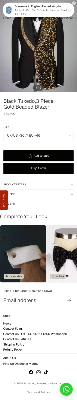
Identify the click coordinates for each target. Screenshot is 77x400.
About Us (9, 358)
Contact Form (12, 329)
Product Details (14, 184)
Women (39, 18)
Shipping (9, 194)
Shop (18, 18)
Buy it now (38, 168)
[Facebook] (31, 372)
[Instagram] (38, 372)
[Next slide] (68, 253)
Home (7, 18)
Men (28, 18)
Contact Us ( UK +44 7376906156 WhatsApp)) (35, 334)
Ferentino (29, 383)
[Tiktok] (46, 372)
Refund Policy (13, 349)
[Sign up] (69, 300)
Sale (50, 18)
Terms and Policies (38, 392)
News (7, 323)
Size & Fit (9, 203)
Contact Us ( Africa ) (17, 339)
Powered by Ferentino (49, 383)
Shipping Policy (13, 344)
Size (6, 127)
